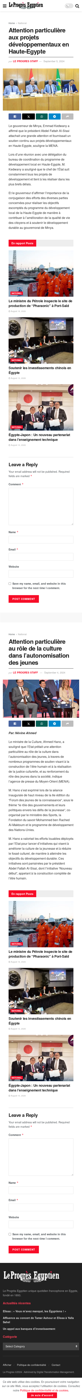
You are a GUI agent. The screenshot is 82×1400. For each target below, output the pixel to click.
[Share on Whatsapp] (42, 116)
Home (12, 23)
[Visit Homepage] (25, 6)
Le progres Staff (25, 61)
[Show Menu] (4, 5)
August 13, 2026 (18, 378)
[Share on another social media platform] (67, 116)
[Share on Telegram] (54, 116)
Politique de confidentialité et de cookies (44, 1390)
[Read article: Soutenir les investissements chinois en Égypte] (41, 340)
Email (13, 549)
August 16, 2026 (18, 311)
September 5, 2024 (53, 61)
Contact (56, 1365)
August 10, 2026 (18, 445)
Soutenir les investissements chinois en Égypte (40, 370)
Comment (16, 484)
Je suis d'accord (42, 1395)
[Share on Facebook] (15, 116)
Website (14, 566)
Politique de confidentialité (31, 1365)
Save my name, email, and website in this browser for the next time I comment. (39, 586)
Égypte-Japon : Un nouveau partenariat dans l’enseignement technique (39, 437)
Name (13, 532)
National (22, 23)
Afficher (7, 1365)
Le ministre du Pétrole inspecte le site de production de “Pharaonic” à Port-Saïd (40, 303)
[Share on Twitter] (28, 116)
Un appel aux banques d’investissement (29, 1329)
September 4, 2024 (54, 672)
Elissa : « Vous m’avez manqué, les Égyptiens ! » (34, 1311)
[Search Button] (77, 5)
